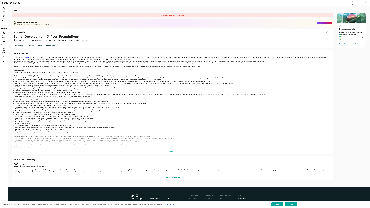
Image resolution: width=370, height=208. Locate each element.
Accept (291, 204)
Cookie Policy (170, 204)
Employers (208, 198)
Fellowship (192, 198)
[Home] (11, 3)
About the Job (19, 45)
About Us (223, 198)
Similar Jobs (50, 45)
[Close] (367, 204)
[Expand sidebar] (8, 13)
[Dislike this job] (327, 32)
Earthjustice (28, 57)
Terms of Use (241, 198)
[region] (185, 204)
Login (365, 3)
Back (15, 10)
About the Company (35, 45)
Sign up (356, 3)
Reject (277, 204)
